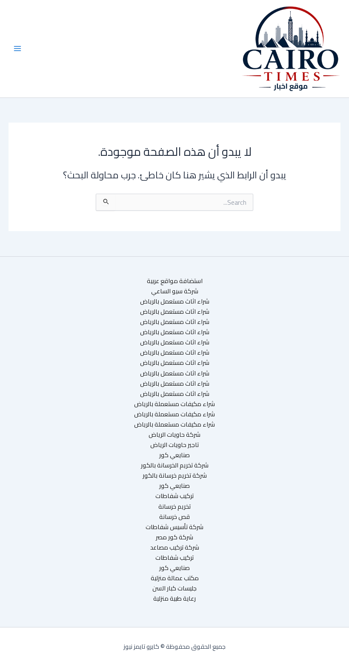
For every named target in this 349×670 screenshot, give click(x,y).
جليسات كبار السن (174, 588)
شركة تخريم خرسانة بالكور (175, 475)
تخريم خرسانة (174, 506)
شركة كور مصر (174, 537)
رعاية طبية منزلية (174, 598)
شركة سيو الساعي (174, 291)
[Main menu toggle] (17, 48)
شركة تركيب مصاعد (174, 547)
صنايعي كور (174, 455)
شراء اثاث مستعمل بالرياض (174, 301)
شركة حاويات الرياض (174, 434)
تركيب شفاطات (174, 496)
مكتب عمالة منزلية (175, 578)
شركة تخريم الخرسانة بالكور (175, 465)
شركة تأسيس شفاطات (174, 527)
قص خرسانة (174, 517)
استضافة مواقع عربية (175, 281)
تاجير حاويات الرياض (174, 445)
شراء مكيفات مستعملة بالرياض (174, 404)
